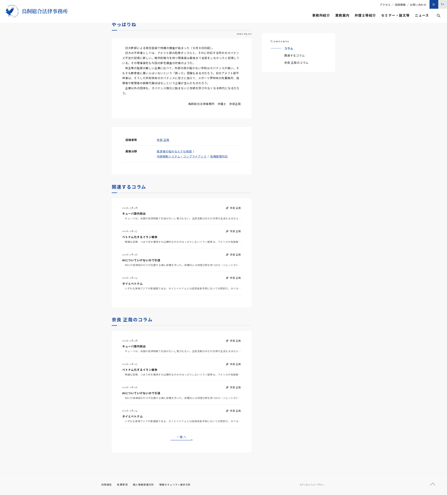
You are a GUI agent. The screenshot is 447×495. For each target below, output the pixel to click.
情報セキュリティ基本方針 (175, 484)
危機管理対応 (219, 156)
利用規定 (106, 484)
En (443, 4)
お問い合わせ (418, 4)
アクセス (385, 4)
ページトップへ (432, 484)
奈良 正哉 (163, 140)
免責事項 (122, 484)
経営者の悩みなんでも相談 (174, 151)
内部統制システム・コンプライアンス (182, 156)
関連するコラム (294, 55)
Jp (434, 4)
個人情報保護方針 (143, 484)
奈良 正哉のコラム (296, 62)
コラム (288, 48)
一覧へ (182, 437)
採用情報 (400, 4)
